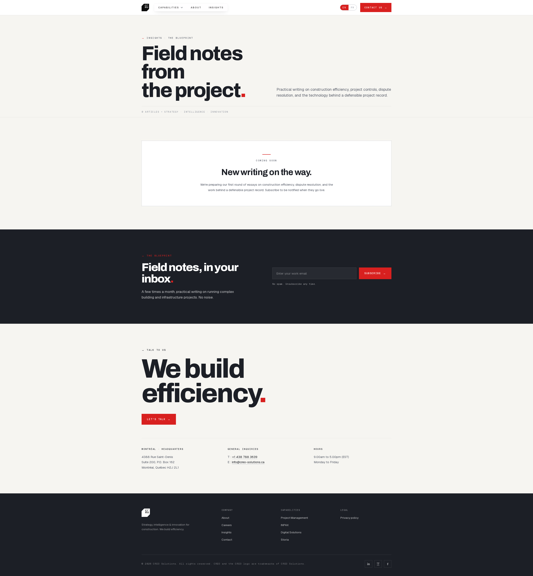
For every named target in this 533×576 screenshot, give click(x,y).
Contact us (375, 7)
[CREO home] (145, 7)
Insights (216, 7)
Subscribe (375, 273)
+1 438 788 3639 (244, 457)
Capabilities (168, 7)
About (196, 7)
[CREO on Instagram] (378, 564)
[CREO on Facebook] (387, 564)
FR (352, 7)
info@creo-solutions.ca (248, 462)
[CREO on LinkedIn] (368, 564)
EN (344, 7)
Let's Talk (159, 419)
